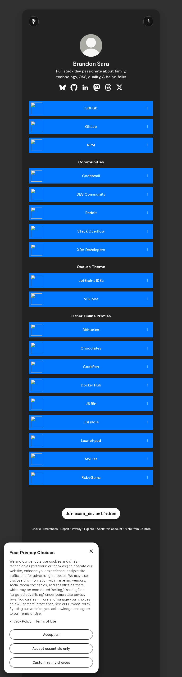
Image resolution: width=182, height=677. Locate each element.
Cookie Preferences (45, 529)
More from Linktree (137, 529)
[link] (62, 87)
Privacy (76, 529)
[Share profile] (148, 21)
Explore (89, 529)
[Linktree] (33, 21)
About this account (109, 529)
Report (64, 529)
